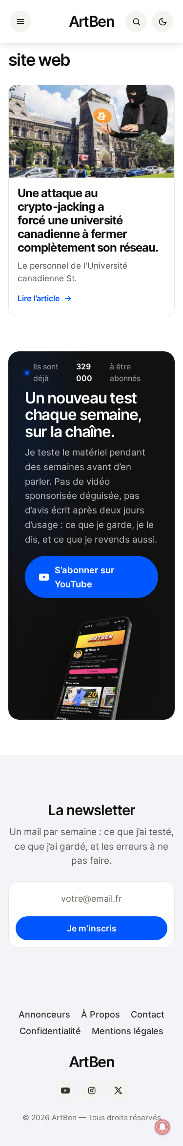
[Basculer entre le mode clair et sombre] (162, 21)
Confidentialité (50, 1031)
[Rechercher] (136, 21)
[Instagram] (91, 1090)
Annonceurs (44, 1014)
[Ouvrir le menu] (20, 21)
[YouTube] (65, 1090)
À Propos (100, 1014)
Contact (147, 1014)
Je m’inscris (92, 928)
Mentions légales (127, 1031)
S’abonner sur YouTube (84, 576)
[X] (118, 1090)
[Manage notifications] (162, 1127)
